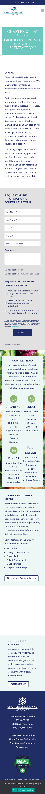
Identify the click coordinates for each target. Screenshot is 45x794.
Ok (14, 790)
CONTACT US (18, 684)
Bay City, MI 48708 (22, 728)
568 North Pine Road (22, 724)
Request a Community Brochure (23, 274)
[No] (42, 787)
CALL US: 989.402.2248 (22, 2)
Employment (22, 747)
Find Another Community (22, 743)
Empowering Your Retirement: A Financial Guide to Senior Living (23, 311)
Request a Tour (15, 270)
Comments (10, 250)
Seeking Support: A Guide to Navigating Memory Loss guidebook (21, 303)
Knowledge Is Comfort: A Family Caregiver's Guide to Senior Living (23, 294)
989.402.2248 (23, 720)
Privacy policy (26, 790)
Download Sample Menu (21, 578)
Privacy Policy (16, 326)
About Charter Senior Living (22, 739)
